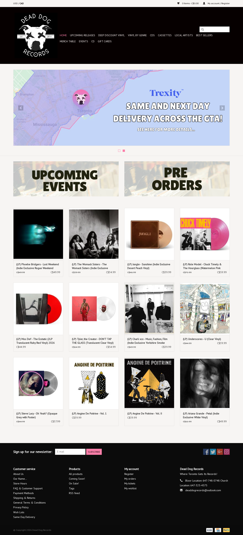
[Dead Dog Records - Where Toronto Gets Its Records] (36, 35)
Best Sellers (204, 35)
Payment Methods (23, 493)
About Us (18, 474)
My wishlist (130, 488)
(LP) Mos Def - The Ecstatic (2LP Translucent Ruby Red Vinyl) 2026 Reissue (35, 341)
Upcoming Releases (82, 35)
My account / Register (218, 3)
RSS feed (74, 493)
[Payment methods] (209, 529)
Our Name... (20, 478)
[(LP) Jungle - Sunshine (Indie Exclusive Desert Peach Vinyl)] (149, 234)
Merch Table (68, 41)
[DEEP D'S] (121, 108)
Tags (71, 488)
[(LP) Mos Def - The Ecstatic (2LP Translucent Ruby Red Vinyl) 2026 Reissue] (38, 308)
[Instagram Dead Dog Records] (227, 452)
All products (76, 474)
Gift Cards (105, 41)
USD (15, 3)
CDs (152, 35)
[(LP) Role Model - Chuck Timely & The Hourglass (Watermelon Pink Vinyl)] (205, 234)
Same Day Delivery (24, 517)
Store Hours (20, 483)
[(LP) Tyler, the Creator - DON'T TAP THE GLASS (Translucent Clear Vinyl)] (94, 308)
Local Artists (184, 35)
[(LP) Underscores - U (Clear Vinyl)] (205, 308)
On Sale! (74, 483)
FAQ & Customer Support (28, 488)
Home (63, 35)
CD (93, 41)
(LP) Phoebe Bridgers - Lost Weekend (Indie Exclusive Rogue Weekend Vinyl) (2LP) (37, 266)
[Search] (202, 29)
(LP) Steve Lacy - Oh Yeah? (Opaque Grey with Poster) (36, 415)
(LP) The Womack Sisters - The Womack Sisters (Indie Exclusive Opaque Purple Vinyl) (90, 266)
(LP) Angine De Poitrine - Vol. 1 (89, 413)
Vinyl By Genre (137, 35)
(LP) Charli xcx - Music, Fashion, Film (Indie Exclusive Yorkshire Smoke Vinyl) (147, 341)
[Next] (222, 108)
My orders (130, 478)
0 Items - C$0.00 (190, 3)
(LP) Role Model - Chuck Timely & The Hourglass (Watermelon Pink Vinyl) (202, 266)
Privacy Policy (21, 507)
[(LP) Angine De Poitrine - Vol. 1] (94, 383)
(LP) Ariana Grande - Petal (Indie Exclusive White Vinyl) (201, 415)
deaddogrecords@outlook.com (203, 490)
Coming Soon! (77, 478)
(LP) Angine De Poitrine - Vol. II (144, 413)
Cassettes (165, 35)
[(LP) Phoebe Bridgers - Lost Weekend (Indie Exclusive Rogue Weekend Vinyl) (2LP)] (38, 234)
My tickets (129, 483)
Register (129, 474)
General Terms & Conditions (29, 502)
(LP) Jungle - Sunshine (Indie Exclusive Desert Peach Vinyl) (148, 266)
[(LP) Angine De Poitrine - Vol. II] (149, 383)
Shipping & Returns (24, 498)
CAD (22, 3)
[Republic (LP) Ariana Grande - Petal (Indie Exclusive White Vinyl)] (205, 383)
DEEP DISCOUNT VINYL (111, 35)
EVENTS (83, 41)
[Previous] (20, 108)
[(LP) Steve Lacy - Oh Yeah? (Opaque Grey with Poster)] (38, 383)
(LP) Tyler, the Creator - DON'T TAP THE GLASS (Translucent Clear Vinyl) (93, 340)
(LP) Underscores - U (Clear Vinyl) (202, 339)
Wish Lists (18, 512)
